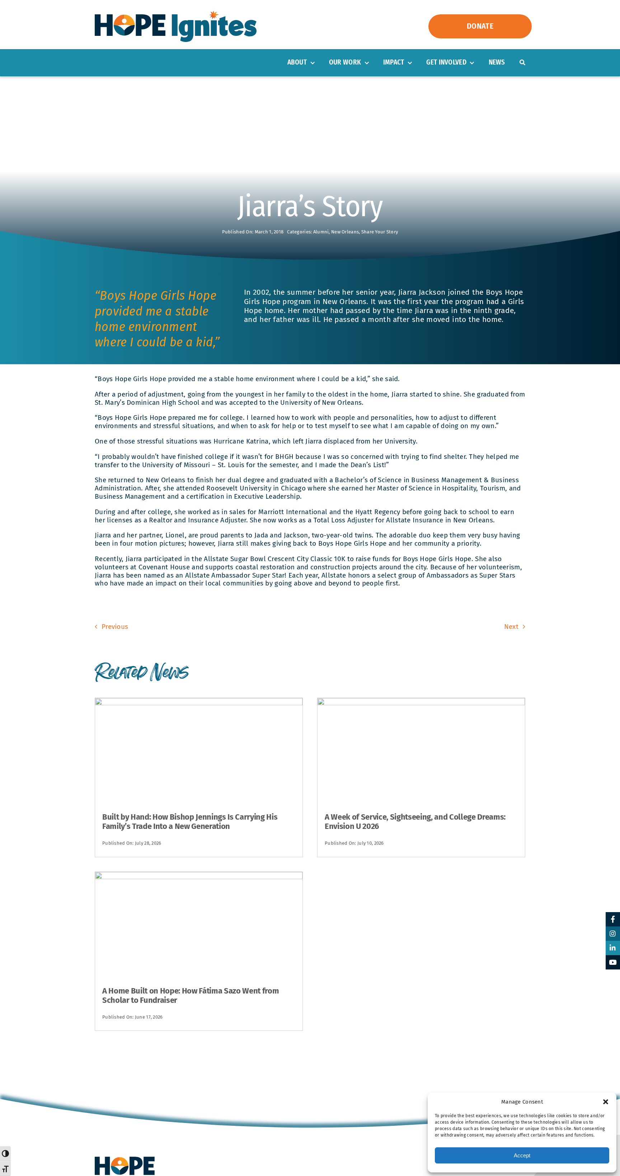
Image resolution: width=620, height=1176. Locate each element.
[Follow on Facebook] (613, 919)
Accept (522, 1155)
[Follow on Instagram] (613, 933)
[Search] (522, 62)
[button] (605, 1101)
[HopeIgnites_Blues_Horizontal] (176, 14)
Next (511, 626)
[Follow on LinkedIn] (613, 948)
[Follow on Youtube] (613, 962)
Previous (115, 626)
